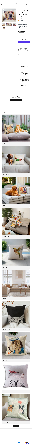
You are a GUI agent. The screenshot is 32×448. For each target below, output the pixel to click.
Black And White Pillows (7, 329)
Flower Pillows (5, 236)
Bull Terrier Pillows (6, 391)
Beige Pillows (5, 298)
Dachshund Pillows (6, 174)
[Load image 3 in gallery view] (10, 24)
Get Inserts (19, 60)
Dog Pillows (5, 205)
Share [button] (20, 87)
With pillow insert (21, 31)
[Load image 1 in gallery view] (3, 24)
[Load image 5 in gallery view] (3, 28)
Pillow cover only (21, 33)
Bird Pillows (5, 267)
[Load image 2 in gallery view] (7, 24)
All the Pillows (16, 432)
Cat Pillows (5, 143)
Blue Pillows (5, 360)
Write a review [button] (16, 99)
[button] (2, 4)
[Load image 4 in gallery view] (14, 24)
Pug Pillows (5, 422)
